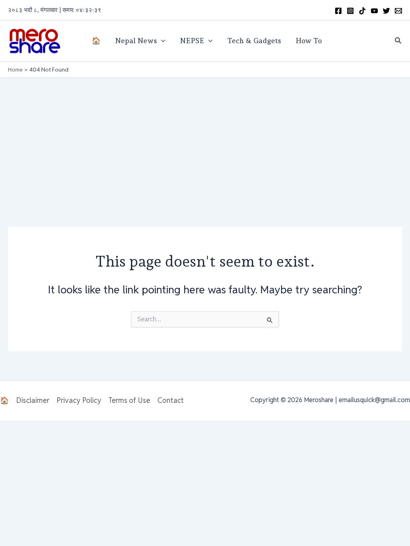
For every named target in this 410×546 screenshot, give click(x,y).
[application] (161, 41)
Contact (170, 400)
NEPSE (192, 40)
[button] (398, 41)
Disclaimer (32, 400)
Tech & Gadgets (254, 40)
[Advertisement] (205, 138)
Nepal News (136, 40)
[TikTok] (362, 10)
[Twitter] (386, 10)
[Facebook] (338, 10)
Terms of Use (129, 400)
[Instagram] (350, 10)
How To (308, 40)
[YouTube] (374, 10)
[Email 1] (398, 10)
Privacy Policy (78, 400)
